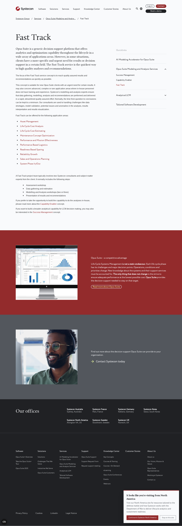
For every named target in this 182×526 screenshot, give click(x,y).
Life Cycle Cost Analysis (31, 126)
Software (42, 9)
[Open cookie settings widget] (4, 522)
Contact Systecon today (110, 361)
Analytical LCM (123, 95)
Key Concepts (109, 457)
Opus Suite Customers (46, 473)
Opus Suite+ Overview (24, 457)
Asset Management (29, 121)
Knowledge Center (92, 9)
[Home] (24, 10)
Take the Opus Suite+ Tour (24, 462)
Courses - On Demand (112, 466)
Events (106, 479)
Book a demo (156, 11)
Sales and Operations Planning (34, 159)
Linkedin (54, 513)
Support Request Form (89, 461)
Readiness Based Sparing (32, 149)
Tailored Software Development (131, 104)
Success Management (42, 212)
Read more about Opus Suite (106, 286)
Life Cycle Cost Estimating (32, 131)
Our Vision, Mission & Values (155, 462)
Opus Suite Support (88, 457)
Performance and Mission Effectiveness (39, 140)
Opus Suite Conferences (113, 475)
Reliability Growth (29, 154)
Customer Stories (111, 9)
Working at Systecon (155, 475)
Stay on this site (168, 517)
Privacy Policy (22, 513)
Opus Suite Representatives (153, 469)
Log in (150, 6)
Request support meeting (90, 466)
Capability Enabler (48, 204)
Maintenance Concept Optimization (37, 135)
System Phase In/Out (30, 163)
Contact (161, 6)
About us (150, 457)
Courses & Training (110, 461)
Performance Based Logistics (34, 145)
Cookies (39, 513)
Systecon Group (23, 18)
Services (65, 9)
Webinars (107, 484)
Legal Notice (71, 513)
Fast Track (120, 85)
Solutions (54, 9)
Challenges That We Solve (45, 462)
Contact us (151, 480)
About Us (127, 9)
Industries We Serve (45, 468)
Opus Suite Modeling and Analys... (61, 18)
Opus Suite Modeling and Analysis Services (137, 69)
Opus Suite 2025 (22, 468)
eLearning (107, 470)
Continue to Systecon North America (142, 517)
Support (76, 9)
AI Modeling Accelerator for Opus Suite (135, 59)
